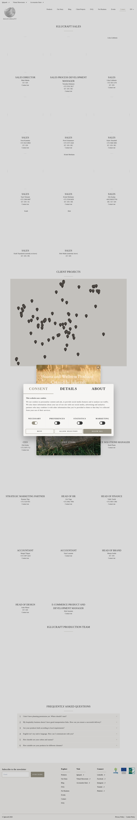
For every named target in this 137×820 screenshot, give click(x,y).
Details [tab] (68, 389)
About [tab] (99, 389)
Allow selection (68, 431)
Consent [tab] (38, 389)
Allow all (97, 431)
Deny (39, 431)
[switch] (57, 423)
